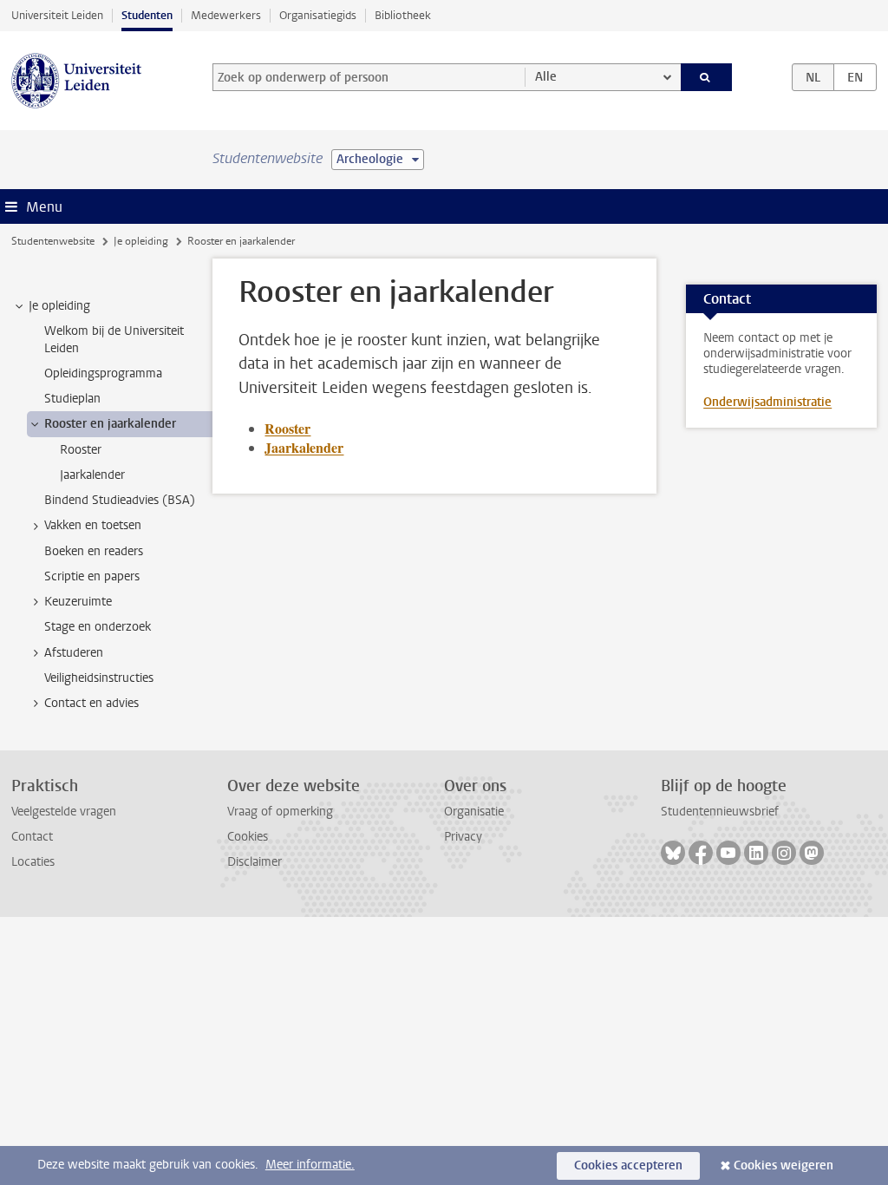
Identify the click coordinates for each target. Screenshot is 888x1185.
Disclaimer (254, 862)
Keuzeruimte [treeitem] (78, 601)
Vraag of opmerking (280, 811)
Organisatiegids (317, 15)
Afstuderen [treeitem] (73, 653)
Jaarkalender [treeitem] (92, 475)
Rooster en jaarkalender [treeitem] (110, 424)
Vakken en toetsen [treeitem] (92, 525)
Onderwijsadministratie (767, 402)
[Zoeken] (707, 77)
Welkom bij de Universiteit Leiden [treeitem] (114, 339)
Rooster (287, 428)
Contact (32, 836)
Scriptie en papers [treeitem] (92, 576)
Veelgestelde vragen (63, 811)
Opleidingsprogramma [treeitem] (103, 373)
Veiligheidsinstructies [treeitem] (98, 678)
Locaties (33, 862)
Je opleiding (141, 241)
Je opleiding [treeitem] (59, 306)
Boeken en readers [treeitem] (93, 551)
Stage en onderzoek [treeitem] (97, 627)
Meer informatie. (310, 1164)
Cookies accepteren (628, 1165)
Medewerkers (226, 15)
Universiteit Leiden (57, 15)
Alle (546, 77)
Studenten (147, 15)
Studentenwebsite (53, 241)
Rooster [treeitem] (80, 450)
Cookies (247, 836)
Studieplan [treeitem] (72, 398)
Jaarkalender (303, 447)
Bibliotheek (403, 15)
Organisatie (474, 811)
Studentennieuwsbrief (720, 811)
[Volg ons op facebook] (701, 853)
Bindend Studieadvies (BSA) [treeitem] (119, 500)
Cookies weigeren (783, 1165)
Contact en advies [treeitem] (91, 703)
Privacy (463, 836)
